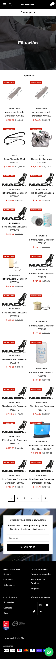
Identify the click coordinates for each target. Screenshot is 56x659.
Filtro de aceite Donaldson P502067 (41, 195)
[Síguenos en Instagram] (40, 605)
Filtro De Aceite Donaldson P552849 (14, 361)
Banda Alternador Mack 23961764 (14, 161)
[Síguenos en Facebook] (34, 605)
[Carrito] (51, 4)
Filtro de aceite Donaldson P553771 (41, 408)
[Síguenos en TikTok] (34, 611)
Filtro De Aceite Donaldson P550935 (41, 327)
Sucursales (8, 602)
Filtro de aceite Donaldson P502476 (14, 228)
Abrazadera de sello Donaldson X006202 (14, 114)
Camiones (8, 579)
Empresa (35, 588)
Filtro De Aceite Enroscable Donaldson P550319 (41, 481)
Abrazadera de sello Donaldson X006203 (41, 114)
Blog (5, 613)
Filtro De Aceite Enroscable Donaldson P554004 (41, 447)
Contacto (7, 607)
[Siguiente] (44, 498)
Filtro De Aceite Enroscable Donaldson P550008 (14, 481)
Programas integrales (41, 574)
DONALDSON (14, 108)
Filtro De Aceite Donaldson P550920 (41, 275)
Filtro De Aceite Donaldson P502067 (14, 195)
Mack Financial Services (38, 581)
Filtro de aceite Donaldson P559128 (14, 442)
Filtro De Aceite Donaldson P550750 (14, 280)
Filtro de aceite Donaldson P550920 (14, 314)
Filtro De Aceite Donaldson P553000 (41, 374)
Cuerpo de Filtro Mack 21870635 (41, 161)
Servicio (7, 574)
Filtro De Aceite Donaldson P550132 (41, 241)
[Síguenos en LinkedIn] (40, 611)
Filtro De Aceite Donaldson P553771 (14, 408)
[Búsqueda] (10, 4)
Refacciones (9, 585)
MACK (14, 155)
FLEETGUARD (41, 475)
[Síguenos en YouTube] (47, 605)
